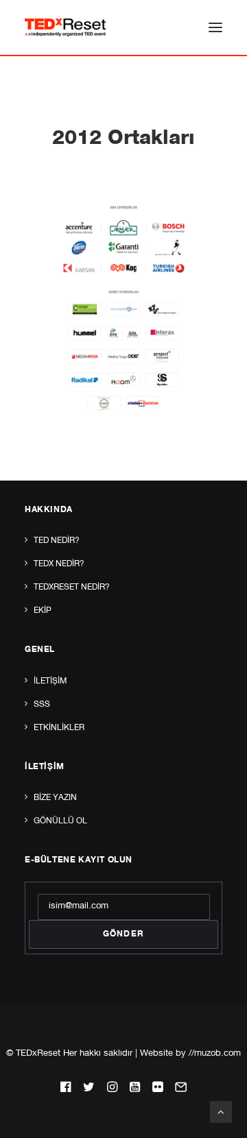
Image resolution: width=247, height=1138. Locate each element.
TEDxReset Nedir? (72, 587)
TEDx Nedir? (59, 564)
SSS (42, 705)
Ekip (42, 611)
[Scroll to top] (221, 1112)
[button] (215, 27)
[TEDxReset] (65, 27)
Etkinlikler (59, 728)
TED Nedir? (57, 541)
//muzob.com (215, 1054)
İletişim (50, 681)
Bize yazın (55, 798)
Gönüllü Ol (60, 821)
